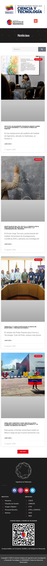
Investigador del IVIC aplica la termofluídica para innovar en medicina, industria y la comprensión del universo (21, 228)
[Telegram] (32, 490)
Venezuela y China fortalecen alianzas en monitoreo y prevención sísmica (20, 327)
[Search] (42, 49)
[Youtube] (26, 490)
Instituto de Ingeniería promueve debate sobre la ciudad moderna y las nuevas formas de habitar (22, 127)
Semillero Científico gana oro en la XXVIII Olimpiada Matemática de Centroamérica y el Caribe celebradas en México (21, 424)
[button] (35, 21)
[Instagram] (20, 490)
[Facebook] (14, 490)
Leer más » (8, 144)
